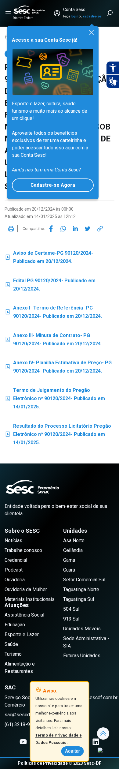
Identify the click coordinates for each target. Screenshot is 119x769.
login (74, 16)
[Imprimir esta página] (11, 229)
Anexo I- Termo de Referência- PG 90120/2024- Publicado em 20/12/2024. (53, 312)
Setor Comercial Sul (84, 580)
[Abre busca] (110, 13)
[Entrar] (57, 13)
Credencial (16, 560)
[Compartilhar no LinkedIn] (75, 229)
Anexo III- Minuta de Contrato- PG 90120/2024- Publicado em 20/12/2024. (53, 339)
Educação (15, 625)
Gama (69, 560)
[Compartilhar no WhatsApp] (63, 229)
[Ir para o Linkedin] (95, 741)
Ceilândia (73, 550)
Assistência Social (24, 615)
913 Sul (71, 619)
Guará (69, 570)
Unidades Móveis (82, 629)
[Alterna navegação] (8, 13)
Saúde (11, 644)
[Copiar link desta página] (100, 229)
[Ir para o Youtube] (23, 741)
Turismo (13, 654)
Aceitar (72, 751)
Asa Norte (74, 540)
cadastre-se (92, 16)
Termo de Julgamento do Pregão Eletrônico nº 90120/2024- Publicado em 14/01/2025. (55, 398)
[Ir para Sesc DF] (29, 9)
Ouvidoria (15, 580)
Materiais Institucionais (30, 599)
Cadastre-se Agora (53, 185)
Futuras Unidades (81, 655)
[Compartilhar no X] (87, 229)
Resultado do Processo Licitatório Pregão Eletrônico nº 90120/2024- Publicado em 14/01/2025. (58, 434)
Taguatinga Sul (78, 599)
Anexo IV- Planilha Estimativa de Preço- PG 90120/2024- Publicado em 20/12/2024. (58, 367)
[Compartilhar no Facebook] (51, 229)
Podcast (14, 570)
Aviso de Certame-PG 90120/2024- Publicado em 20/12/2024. (49, 257)
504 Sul (71, 609)
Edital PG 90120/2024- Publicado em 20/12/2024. (50, 285)
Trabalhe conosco (23, 550)
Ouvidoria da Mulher (26, 589)
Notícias (13, 540)
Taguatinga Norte (81, 589)
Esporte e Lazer (22, 634)
